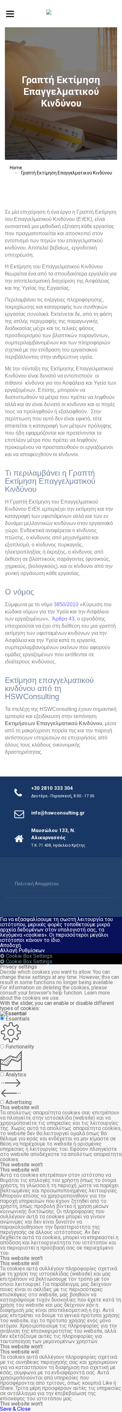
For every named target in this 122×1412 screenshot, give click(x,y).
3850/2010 (66, 604)
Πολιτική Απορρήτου (37, 883)
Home (16, 167)
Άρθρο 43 (63, 619)
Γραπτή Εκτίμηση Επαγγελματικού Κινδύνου (66, 173)
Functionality (20, 1047)
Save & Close (15, 1409)
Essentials (18, 1019)
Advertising (19, 1102)
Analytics (16, 1075)
